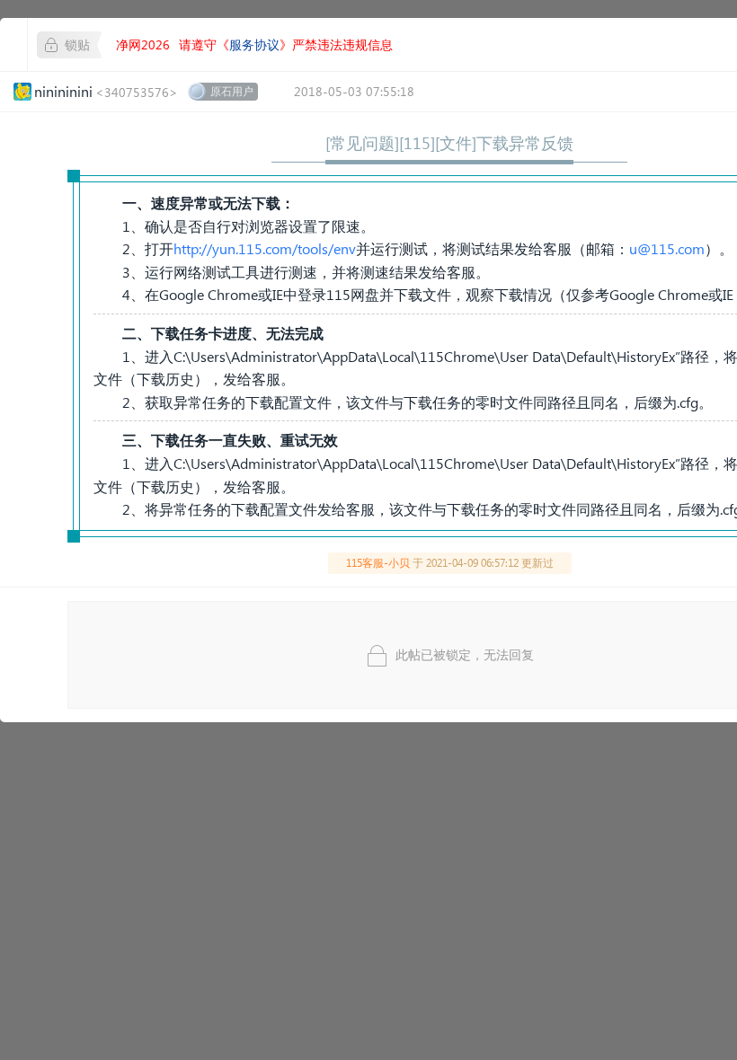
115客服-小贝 (378, 563)
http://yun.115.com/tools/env (264, 248)
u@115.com (667, 248)
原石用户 (231, 91)
